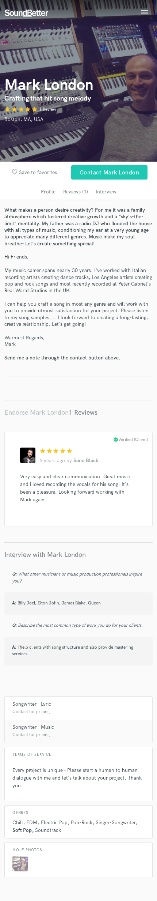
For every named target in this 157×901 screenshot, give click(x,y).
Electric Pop (54, 822)
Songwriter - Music (33, 727)
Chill (17, 822)
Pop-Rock (81, 822)
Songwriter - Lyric (31, 704)
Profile (48, 192)
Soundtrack (48, 830)
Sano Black (86, 460)
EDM (31, 822)
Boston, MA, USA (23, 119)
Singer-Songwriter (115, 822)
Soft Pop (22, 830)
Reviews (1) (75, 192)
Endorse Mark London (36, 412)
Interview (106, 192)
